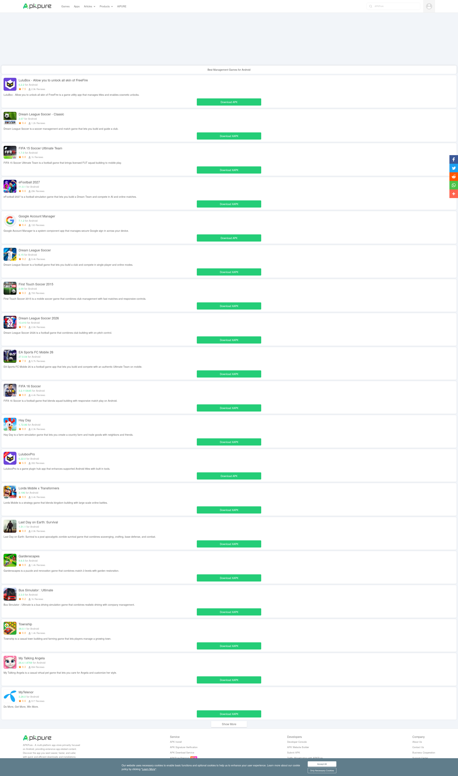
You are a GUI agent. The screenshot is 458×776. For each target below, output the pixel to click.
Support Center (420, 758)
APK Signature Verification (184, 747)
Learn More (148, 769)
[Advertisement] (107, 40)
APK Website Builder (298, 747)
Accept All (322, 763)
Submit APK (293, 752)
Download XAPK (229, 137)
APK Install (176, 741)
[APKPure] (37, 6)
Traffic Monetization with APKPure (305, 758)
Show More (229, 724)
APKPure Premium (180, 758)
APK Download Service (182, 752)
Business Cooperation (423, 752)
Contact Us (418, 747)
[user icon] (429, 6)
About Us (417, 741)
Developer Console (297, 741)
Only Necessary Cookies (322, 770)
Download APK (229, 103)
